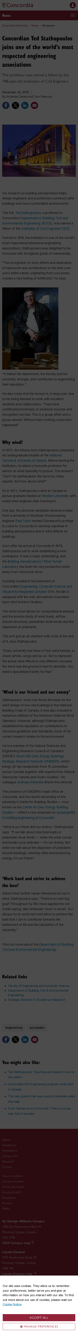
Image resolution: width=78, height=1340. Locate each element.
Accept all (39, 1317)
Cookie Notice (12, 1304)
